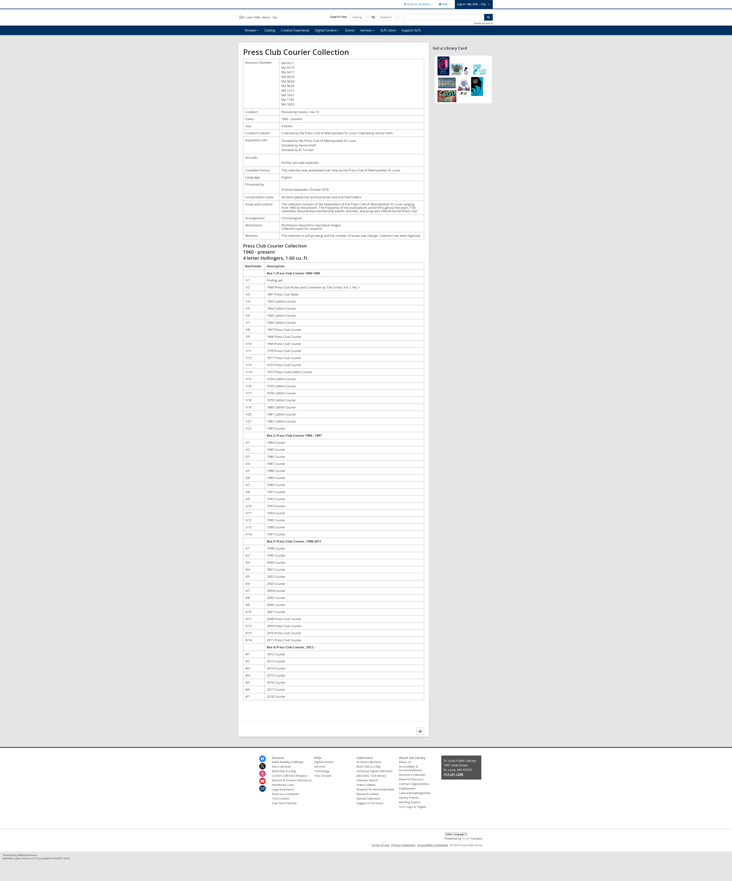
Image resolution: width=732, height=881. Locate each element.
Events (350, 30)
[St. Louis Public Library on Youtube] (262, 781)
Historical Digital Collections (374, 771)
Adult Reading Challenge (287, 762)
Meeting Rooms (409, 802)
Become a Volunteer (412, 775)
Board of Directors (411, 779)
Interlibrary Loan (283, 785)
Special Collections (368, 798)
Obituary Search (367, 780)
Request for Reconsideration (375, 789)
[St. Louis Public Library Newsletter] (262, 788)
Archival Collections (368, 762)
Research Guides (367, 794)
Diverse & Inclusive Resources (292, 780)
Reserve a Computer (285, 794)
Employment (407, 788)
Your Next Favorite (284, 803)
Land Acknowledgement (414, 793)
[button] (418, 4)
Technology (321, 771)
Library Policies (409, 797)
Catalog (269, 30)
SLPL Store (388, 30)
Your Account (322, 775)
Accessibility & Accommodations (410, 768)
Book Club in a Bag (284, 771)
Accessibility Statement (432, 845)
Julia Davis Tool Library (371, 775)
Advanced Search (483, 23)
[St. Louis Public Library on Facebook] (262, 759)
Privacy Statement (403, 845)
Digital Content (324, 762)
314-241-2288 (453, 774)
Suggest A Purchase (369, 803)
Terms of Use (380, 845)
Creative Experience (295, 30)
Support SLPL (411, 30)
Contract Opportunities (414, 784)
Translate (476, 838)
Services (319, 766)
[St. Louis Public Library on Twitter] (262, 766)
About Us (405, 762)
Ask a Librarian (281, 766)
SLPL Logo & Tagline (412, 807)
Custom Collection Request (289, 775)
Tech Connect (281, 798)
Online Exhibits (366, 785)
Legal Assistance (283, 789)
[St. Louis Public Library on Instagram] (262, 773)
